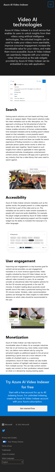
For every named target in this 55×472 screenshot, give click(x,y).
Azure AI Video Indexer (16, 4)
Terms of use (7, 446)
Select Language (8, 458)
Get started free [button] (27, 408)
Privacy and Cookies (9, 437)
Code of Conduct (8, 454)
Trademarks (6, 450)
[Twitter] (3, 430)
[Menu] (50, 4)
